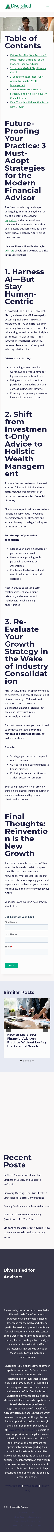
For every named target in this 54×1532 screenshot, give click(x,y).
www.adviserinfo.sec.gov (22, 1430)
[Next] (45, 1028)
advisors (10, 250)
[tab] (21, 1061)
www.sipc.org (31, 1485)
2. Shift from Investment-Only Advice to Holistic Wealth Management (26, 81)
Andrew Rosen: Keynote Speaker (27, 1521)
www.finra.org (13, 1485)
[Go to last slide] (8, 1028)
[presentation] (27, 1013)
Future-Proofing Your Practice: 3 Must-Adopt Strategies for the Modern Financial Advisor (28, 60)
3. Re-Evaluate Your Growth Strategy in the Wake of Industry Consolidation (28, 94)
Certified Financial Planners (22, 1525)
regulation (10, 220)
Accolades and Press (27, 1512)
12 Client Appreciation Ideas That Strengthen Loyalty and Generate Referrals (22, 1179)
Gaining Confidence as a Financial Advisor (27, 1206)
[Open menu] (47, 6)
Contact (39, 1525)
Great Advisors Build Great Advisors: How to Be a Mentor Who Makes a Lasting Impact (27, 1232)
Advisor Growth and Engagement (27, 1517)
